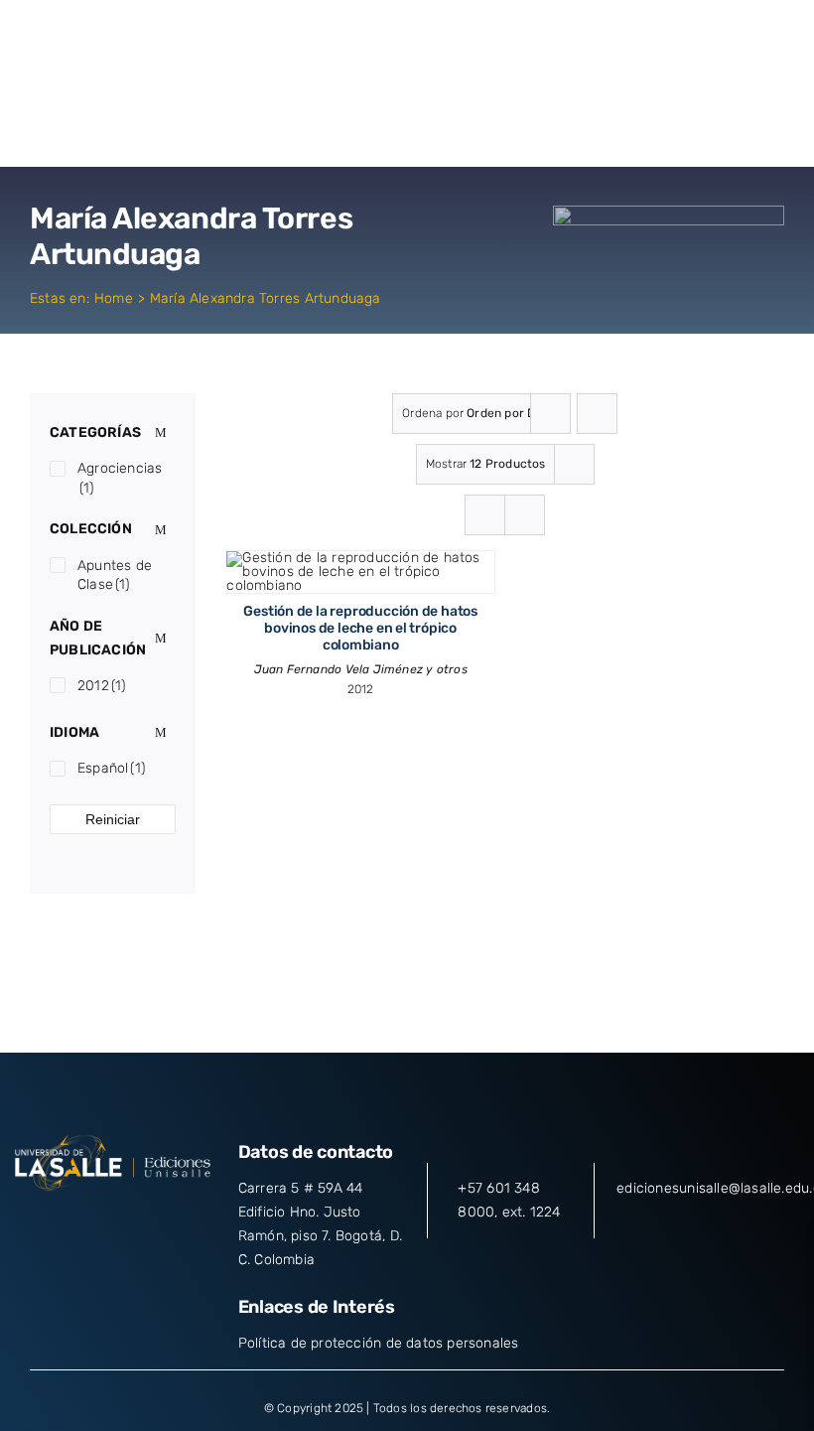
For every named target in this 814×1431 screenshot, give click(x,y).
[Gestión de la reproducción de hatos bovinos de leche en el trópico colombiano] (360, 557)
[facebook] (41, 1222)
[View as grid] (485, 515)
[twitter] (76, 1222)
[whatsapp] (185, 1222)
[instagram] (113, 1222)
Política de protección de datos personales (378, 1343)
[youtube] (149, 1222)
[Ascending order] (597, 413)
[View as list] (524, 515)
